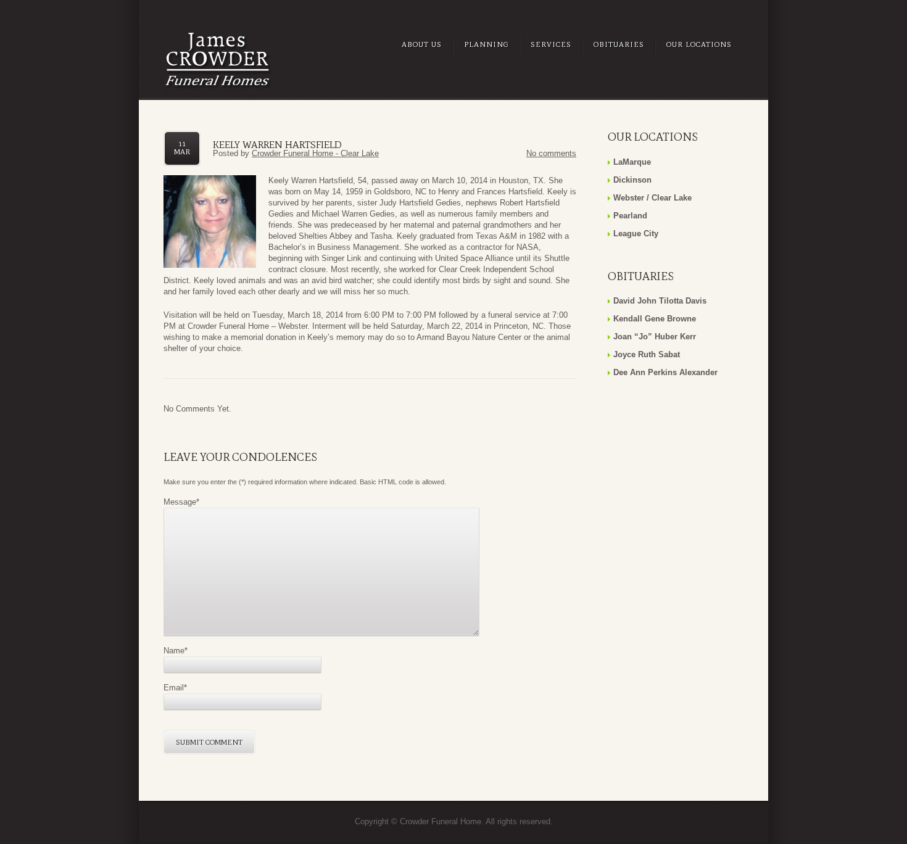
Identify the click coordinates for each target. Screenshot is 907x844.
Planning (486, 44)
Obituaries (619, 44)
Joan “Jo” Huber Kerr (654, 336)
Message (181, 502)
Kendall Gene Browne (654, 318)
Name (176, 650)
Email (175, 687)
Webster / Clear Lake (652, 197)
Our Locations (699, 44)
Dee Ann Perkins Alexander (665, 372)
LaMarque (632, 162)
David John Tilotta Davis (659, 300)
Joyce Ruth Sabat (646, 354)
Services (551, 44)
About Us (422, 44)
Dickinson (632, 179)
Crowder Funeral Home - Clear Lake (315, 153)
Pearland (630, 215)
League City (635, 233)
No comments (551, 153)
